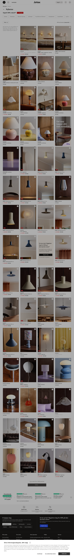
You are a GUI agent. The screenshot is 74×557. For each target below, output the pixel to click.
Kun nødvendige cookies (50, 553)
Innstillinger (39, 553)
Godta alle (64, 553)
